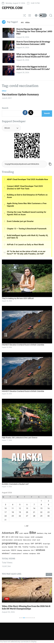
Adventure (8, 532)
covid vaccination (7, 540)
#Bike (27, 22)
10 (6, 508)
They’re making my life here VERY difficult (18, 298)
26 (20, 516)
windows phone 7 (16, 553)
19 (20, 512)
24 (6, 516)
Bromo (21, 537)
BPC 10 (8, 537)
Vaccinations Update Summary (20, 94)
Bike (6, 599)
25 (13, 516)
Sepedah (10, 547)
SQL (19, 547)
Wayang (19, 550)
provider (21, 544)
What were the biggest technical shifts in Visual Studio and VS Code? (33, 55)
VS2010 (13, 550)
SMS (15, 547)
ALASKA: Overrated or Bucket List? (15, 484)
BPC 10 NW (14, 537)
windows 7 (6, 553)
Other (4, 91)
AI (16, 532)
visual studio (6, 550)
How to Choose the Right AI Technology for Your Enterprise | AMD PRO (34, 31)
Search (5, 108)
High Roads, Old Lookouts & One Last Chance (19, 438)
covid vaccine (18, 540)
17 (6, 512)
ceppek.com (12, 7)
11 (13, 508)
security (4, 547)
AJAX (21, 533)
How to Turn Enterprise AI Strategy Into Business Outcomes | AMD (33, 42)
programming (10, 543)
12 (20, 508)
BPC (3, 537)
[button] (50, 574)
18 (13, 512)
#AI (22, 22)
